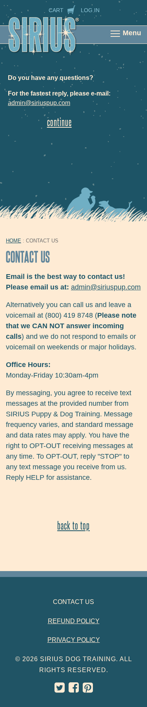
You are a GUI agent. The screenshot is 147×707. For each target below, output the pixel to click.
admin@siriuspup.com (39, 102)
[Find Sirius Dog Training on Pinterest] (88, 689)
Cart (56, 10)
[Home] (52, 40)
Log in (90, 10)
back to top (73, 525)
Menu (132, 33)
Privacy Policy (73, 639)
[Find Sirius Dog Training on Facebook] (74, 689)
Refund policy (74, 621)
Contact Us (73, 602)
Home (13, 241)
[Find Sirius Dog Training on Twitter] (59, 689)
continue (59, 122)
